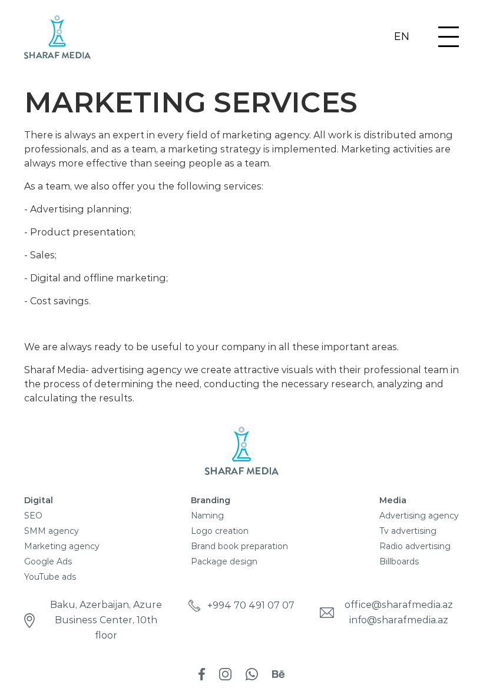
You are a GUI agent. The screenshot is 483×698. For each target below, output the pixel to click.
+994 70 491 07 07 (251, 605)
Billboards (399, 561)
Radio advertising (415, 546)
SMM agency (51, 531)
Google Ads (48, 561)
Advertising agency (419, 515)
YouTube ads (50, 576)
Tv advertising (407, 531)
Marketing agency (62, 546)
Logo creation (220, 531)
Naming (207, 515)
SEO (33, 515)
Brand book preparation (239, 546)
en (401, 37)
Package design (224, 561)
